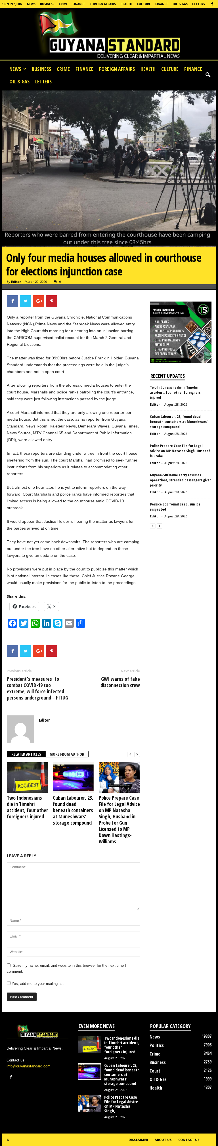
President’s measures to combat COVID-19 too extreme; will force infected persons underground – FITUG (37, 688)
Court (155, 1071)
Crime (63, 4)
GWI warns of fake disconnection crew (120, 682)
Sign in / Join (12, 4)
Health (126, 4)
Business (47, 4)
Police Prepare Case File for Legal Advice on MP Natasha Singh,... (121, 1103)
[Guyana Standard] (109, 35)
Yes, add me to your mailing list (37, 983)
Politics (157, 1045)
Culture (144, 4)
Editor (16, 281)
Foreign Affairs (103, 4)
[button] (208, 75)
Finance (78, 4)
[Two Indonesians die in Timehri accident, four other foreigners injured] (27, 777)
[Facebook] (212, 4)
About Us (163, 1139)
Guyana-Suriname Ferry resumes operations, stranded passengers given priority (180, 480)
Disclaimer (138, 1139)
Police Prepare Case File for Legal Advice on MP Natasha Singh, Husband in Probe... (180, 450)
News (31, 4)
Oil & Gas (180, 4)
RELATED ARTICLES (26, 754)
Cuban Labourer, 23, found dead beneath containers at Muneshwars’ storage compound (73, 810)
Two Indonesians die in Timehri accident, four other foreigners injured (27, 807)
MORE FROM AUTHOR (67, 754)
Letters (198, 4)
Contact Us (189, 1139)
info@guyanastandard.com (29, 1066)
